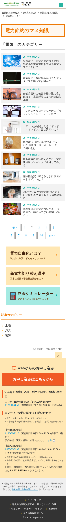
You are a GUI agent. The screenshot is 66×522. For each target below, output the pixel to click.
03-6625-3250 (17, 470)
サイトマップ (34, 500)
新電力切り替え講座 (27, 275)
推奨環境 (53, 509)
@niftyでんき (29, 12)
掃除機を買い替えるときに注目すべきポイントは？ (42, 178)
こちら (48, 440)
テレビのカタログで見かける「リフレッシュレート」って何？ (42, 112)
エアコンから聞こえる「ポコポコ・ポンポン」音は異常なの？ (41, 128)
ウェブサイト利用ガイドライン (26, 509)
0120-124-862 (12, 405)
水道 (8, 326)
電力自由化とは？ (27, 255)
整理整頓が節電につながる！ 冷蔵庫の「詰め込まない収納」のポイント (42, 212)
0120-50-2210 (12, 433)
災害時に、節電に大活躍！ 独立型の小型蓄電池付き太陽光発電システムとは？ (42, 64)
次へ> (52, 235)
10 (41, 235)
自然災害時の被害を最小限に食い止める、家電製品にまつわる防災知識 (42, 96)
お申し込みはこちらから (33, 379)
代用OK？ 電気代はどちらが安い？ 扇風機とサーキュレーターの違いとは (41, 145)
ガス (8, 330)
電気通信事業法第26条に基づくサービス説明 (34, 504)
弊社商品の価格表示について (25, 489)
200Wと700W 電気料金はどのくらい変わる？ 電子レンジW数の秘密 (42, 195)
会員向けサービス (10, 12)
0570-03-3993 (12, 449)
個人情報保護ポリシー (34, 513)
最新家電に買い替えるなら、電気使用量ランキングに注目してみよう (42, 162)
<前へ (15, 227)
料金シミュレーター (36, 295)
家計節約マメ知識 (49, 12)
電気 (8, 335)
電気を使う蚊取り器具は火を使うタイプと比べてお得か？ (42, 79)
